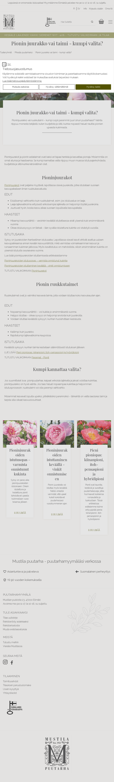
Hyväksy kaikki (93, 87)
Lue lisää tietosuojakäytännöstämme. (22, 81)
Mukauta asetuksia (20, 87)
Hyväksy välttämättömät (57, 87)
